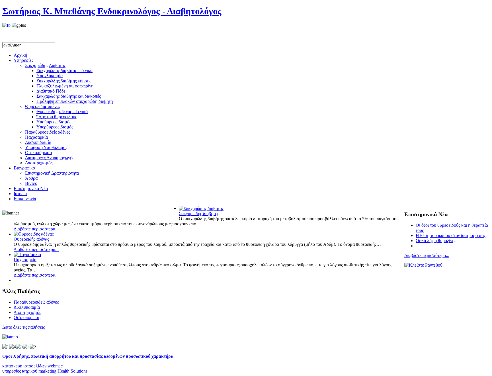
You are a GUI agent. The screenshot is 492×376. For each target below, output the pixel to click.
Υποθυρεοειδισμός (53, 121)
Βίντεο (31, 183)
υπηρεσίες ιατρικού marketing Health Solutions (44, 371)
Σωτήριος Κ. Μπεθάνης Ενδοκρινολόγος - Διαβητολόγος (112, 11)
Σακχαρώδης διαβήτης (199, 213)
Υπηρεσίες (23, 60)
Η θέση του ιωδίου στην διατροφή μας (450, 235)
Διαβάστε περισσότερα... (426, 255)
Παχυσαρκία (36, 137)
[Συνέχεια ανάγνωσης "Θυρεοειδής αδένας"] (34, 234)
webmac (55, 365)
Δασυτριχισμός (38, 162)
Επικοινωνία (25, 198)
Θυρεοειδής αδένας (42, 106)
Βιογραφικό (24, 167)
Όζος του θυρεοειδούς (56, 116)
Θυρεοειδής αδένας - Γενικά (62, 111)
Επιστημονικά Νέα (31, 188)
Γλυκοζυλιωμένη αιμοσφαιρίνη (64, 85)
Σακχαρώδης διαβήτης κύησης (63, 80)
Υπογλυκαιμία (49, 75)
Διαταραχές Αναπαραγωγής (49, 157)
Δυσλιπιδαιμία (38, 142)
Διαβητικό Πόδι (50, 91)
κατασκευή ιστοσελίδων (24, 365)
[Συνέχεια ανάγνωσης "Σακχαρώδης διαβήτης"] (201, 208)
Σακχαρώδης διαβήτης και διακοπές (68, 96)
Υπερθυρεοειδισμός (54, 126)
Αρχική (20, 55)
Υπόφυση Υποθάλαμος (46, 147)
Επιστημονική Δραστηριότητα (52, 173)
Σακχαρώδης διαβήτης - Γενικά (64, 70)
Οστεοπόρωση (38, 152)
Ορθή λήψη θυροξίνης (436, 240)
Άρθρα (31, 178)
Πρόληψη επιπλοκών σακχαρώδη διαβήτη (74, 101)
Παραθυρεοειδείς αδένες (47, 132)
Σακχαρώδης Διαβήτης (45, 65)
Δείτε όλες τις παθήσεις (23, 327)
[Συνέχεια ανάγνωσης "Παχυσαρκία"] (27, 254)
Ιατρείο (20, 193)
